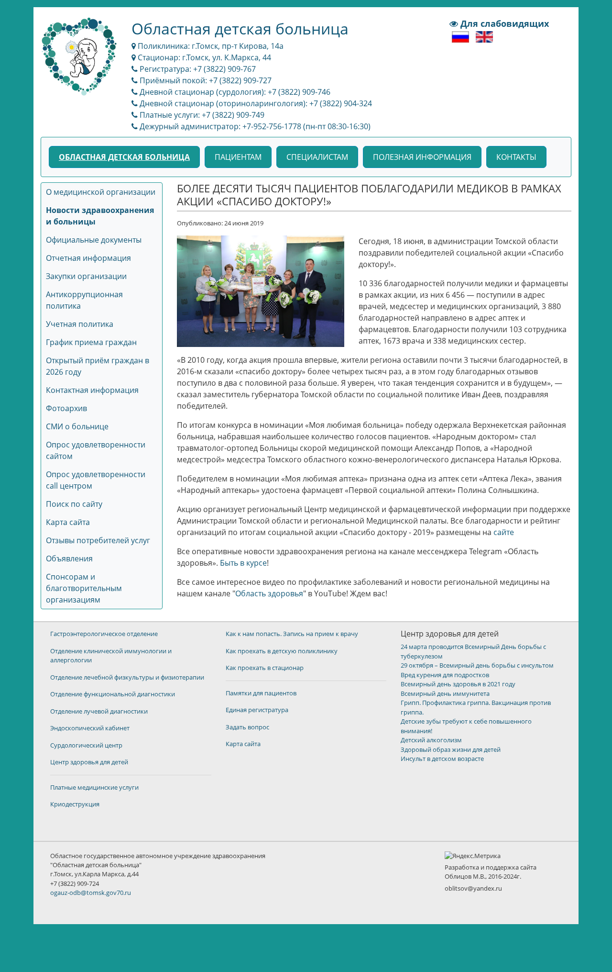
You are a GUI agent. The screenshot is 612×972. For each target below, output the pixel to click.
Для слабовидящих (503, 23)
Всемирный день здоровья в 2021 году (458, 684)
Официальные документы (94, 240)
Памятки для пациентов (261, 693)
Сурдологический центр (86, 745)
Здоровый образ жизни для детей (451, 749)
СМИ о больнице (77, 426)
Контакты (516, 157)
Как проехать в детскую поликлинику (282, 651)
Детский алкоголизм (431, 740)
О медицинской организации (100, 192)
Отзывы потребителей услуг (98, 540)
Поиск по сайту (74, 504)
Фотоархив (66, 408)
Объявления (69, 558)
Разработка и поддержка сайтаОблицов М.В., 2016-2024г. (490, 872)
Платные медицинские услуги (94, 787)
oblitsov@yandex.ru (473, 888)
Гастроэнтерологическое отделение (104, 633)
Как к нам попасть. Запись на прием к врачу (292, 633)
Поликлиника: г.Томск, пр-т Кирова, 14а (210, 46)
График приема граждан (91, 342)
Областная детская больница (124, 157)
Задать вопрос (247, 727)
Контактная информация (92, 390)
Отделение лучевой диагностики (99, 711)
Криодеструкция (74, 804)
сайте (503, 532)
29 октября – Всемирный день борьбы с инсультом (477, 665)
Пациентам (238, 157)
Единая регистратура (257, 709)
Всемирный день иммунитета (445, 693)
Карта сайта (68, 522)
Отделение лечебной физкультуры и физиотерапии (127, 677)
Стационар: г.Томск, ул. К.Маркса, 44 (203, 57)
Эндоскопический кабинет (90, 728)
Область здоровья (269, 593)
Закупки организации (86, 276)
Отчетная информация (88, 258)
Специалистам (317, 157)
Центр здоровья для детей (89, 762)
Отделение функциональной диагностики (112, 694)
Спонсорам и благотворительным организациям (84, 588)
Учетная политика (79, 324)
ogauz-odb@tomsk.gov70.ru (90, 892)
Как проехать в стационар (265, 667)
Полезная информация (422, 157)
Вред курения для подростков (445, 674)
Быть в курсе (243, 563)
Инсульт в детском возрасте (442, 758)
